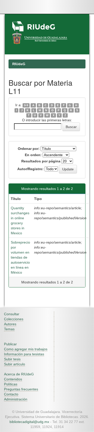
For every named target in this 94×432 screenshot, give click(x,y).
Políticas (10, 384)
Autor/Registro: (30, 169)
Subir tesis (12, 359)
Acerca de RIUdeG (19, 374)
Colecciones (13, 319)
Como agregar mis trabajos (25, 349)
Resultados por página (40, 161)
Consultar (11, 314)
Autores (10, 324)
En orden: (33, 155)
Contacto (11, 394)
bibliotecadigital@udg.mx (29, 422)
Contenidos (13, 379)
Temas (9, 329)
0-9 (26, 105)
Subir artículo (14, 364)
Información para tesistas (24, 354)
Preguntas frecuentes (21, 389)
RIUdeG (18, 64)
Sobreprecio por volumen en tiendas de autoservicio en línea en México (20, 257)
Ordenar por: (29, 149)
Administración (15, 399)
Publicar (10, 344)
